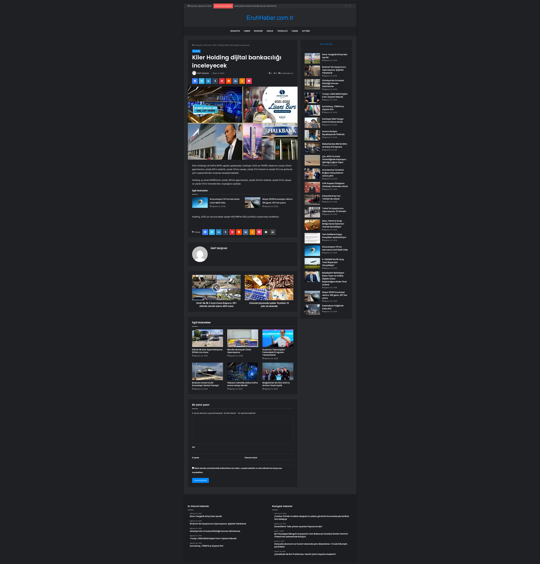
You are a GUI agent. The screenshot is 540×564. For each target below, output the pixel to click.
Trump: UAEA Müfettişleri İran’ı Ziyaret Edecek (335, 95)
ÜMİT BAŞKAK (203, 73)
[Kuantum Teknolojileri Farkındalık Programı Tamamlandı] (277, 338)
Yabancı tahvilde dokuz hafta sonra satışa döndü (242, 384)
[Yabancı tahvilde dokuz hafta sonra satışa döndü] (242, 371)
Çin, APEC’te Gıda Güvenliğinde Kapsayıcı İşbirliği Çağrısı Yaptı (334, 159)
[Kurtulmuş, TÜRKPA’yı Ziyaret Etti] (312, 110)
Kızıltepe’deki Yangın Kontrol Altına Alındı (333, 120)
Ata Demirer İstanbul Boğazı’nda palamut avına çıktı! (333, 172)
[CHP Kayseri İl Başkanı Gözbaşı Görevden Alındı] (312, 187)
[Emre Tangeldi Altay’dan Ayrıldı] (312, 58)
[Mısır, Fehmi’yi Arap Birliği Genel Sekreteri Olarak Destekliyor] (312, 224)
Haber (247, 31)
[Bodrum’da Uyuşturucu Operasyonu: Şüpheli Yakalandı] (312, 71)
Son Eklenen (326, 44)
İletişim (306, 31)
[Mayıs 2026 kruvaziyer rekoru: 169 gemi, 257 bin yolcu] (252, 202)
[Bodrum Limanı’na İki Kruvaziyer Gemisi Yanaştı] (207, 371)
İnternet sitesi (251, 457)
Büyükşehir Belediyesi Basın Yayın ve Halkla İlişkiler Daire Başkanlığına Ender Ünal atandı (334, 278)
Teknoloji (282, 31)
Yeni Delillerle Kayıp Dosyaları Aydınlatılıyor (334, 236)
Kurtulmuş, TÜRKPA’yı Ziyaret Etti (333, 108)
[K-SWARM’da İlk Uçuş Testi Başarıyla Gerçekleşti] (312, 263)
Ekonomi (258, 31)
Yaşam (295, 31)
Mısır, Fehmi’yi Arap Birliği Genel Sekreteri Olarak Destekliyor (333, 223)
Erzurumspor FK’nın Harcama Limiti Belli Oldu (335, 248)
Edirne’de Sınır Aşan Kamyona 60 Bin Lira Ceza (207, 351)
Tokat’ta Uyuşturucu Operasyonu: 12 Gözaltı (334, 210)
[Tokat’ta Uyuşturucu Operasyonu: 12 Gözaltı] (312, 212)
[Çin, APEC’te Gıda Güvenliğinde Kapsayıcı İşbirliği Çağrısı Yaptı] (312, 160)
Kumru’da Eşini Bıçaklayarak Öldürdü (333, 133)
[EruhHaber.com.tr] (270, 17)
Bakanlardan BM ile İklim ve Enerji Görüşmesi (334, 145)
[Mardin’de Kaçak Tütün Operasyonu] (242, 338)
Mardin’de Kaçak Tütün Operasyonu (239, 351)
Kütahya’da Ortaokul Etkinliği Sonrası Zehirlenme (333, 83)
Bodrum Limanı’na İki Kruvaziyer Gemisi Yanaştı (205, 384)
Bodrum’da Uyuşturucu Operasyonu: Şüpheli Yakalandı (334, 70)
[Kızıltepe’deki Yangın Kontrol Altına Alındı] (312, 123)
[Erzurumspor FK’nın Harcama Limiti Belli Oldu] (200, 202)
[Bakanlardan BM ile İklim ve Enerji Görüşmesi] (312, 148)
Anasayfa (235, 31)
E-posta (196, 457)
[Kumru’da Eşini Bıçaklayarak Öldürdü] (312, 135)
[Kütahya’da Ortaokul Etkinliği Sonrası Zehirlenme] (312, 84)
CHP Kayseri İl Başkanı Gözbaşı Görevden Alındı (335, 185)
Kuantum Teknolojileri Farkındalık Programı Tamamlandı (273, 352)
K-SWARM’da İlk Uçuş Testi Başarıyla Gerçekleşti (333, 262)
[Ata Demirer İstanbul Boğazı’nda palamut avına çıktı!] (312, 173)
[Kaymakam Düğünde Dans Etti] (312, 309)
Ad (194, 447)
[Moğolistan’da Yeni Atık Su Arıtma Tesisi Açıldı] (277, 371)
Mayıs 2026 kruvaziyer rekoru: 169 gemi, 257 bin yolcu (334, 295)
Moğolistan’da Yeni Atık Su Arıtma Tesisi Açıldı (276, 384)
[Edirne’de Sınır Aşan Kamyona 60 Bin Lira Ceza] (207, 338)
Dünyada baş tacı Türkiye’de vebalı (331, 197)
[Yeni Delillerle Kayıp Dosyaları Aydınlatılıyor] (312, 238)
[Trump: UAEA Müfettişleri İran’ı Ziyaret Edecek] (312, 98)
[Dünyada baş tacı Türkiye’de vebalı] (312, 199)
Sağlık (270, 31)
